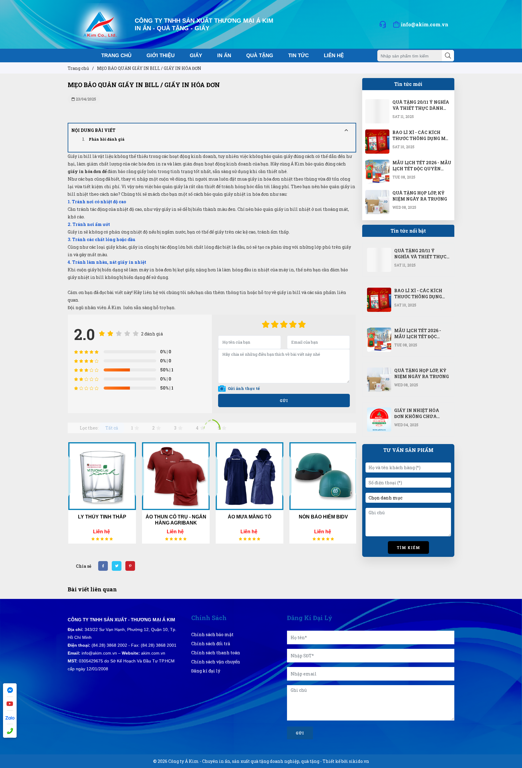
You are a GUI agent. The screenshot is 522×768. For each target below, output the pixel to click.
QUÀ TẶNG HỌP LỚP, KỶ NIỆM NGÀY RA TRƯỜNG (419, 196)
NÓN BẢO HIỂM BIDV (322, 516)
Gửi (300, 732)
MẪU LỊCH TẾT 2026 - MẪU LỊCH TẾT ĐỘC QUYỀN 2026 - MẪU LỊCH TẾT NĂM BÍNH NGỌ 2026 (421, 172)
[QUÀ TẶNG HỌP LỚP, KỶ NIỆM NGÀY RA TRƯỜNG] (377, 194)
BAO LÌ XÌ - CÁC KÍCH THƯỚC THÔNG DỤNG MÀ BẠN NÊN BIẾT (420, 138)
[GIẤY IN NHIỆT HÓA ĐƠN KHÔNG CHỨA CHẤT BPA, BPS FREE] (379, 411)
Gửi (284, 400)
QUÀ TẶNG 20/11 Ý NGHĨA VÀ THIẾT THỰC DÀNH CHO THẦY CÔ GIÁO (420, 108)
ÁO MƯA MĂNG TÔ (249, 516)
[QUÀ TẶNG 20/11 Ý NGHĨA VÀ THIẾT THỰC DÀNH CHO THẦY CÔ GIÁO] (377, 103)
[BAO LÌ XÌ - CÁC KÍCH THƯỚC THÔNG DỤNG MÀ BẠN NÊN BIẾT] (377, 133)
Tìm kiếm (408, 547)
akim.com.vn (153, 653)
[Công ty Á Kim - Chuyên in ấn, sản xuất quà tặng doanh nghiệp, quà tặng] (100, 24)
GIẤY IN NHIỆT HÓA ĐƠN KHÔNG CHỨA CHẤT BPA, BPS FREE (417, 416)
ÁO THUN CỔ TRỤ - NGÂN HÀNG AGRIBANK (175, 519)
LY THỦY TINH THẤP (101, 516)
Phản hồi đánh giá (106, 139)
